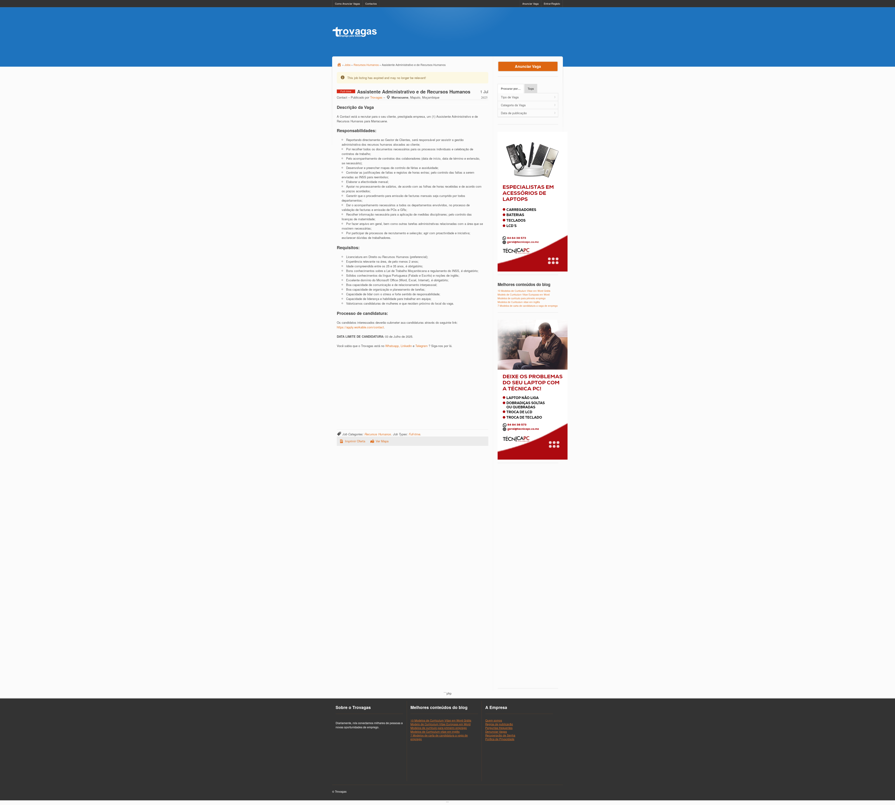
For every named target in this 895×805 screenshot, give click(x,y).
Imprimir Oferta (355, 441)
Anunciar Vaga (530, 3)
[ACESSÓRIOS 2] (533, 270)
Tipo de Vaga (510, 97)
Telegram (421, 346)
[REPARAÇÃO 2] (533, 458)
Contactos (371, 3)
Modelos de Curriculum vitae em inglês (519, 302)
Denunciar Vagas (496, 731)
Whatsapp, (392, 346)
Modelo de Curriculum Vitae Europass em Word (524, 294)
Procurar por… (511, 89)
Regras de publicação (499, 724)
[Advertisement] (478, 31)
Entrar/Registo (552, 3)
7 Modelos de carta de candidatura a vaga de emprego (528, 305)
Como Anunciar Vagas (347, 3)
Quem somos (493, 720)
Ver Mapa (382, 441)
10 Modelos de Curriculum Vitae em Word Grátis (524, 290)
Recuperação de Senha (500, 735)
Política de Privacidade (499, 739)
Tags (531, 89)
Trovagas (376, 97)
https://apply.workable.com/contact (360, 327)
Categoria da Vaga (513, 105)
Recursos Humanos (378, 434)
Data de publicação (514, 113)
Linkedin (406, 346)
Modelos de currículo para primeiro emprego (522, 298)
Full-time (414, 434)
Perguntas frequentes (499, 728)
